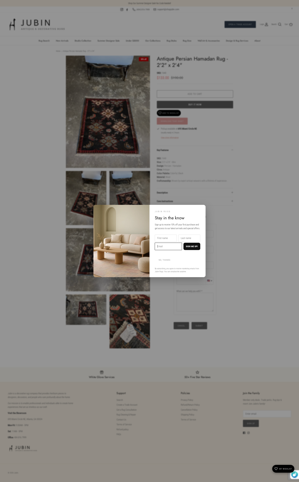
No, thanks (164, 260)
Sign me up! (192, 246)
